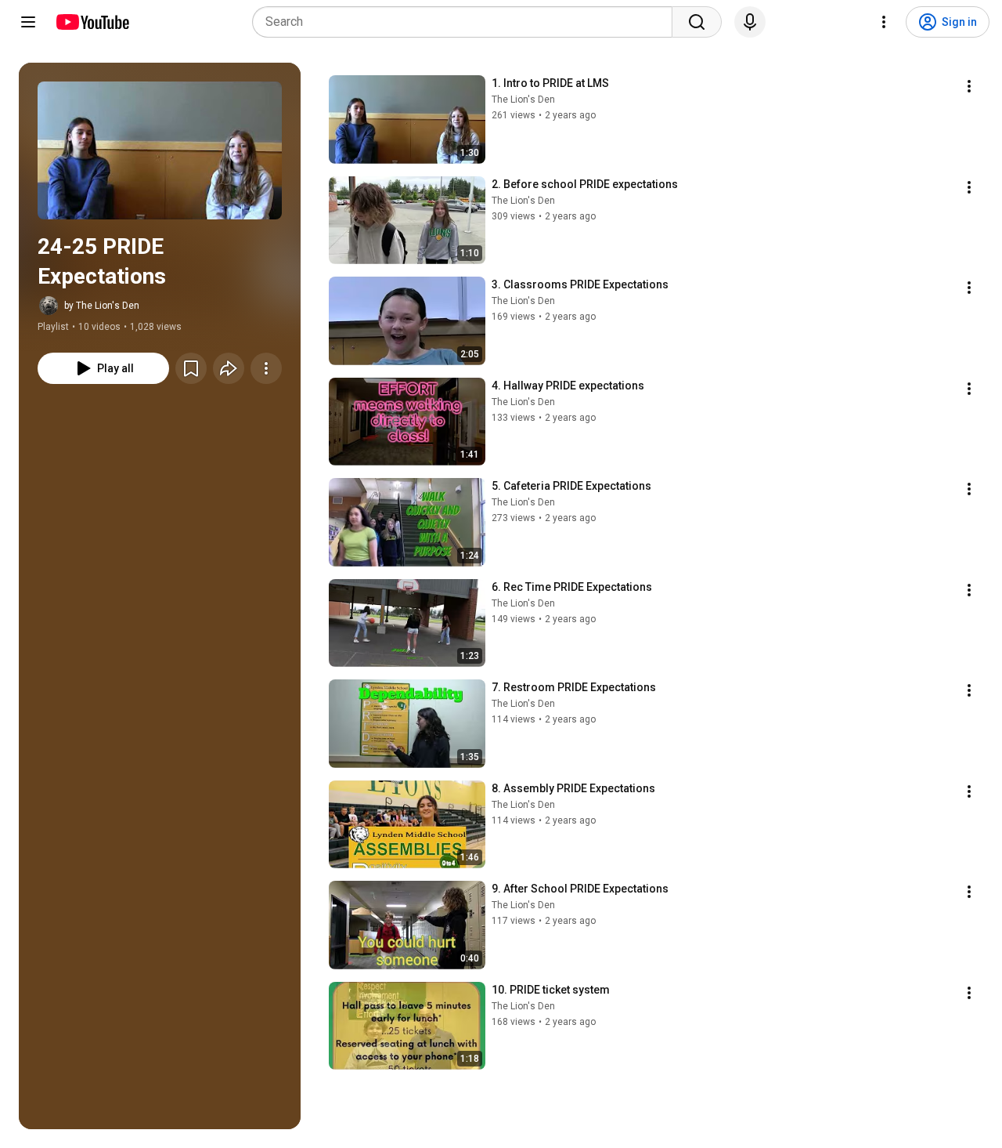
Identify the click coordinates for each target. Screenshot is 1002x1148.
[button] (160, 150)
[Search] (697, 22)
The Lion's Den (523, 99)
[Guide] (28, 22)
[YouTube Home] (92, 22)
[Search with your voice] (750, 22)
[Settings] (883, 22)
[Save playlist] (191, 368)
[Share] (228, 368)
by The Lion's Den (101, 305)
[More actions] (266, 368)
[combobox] (467, 22)
